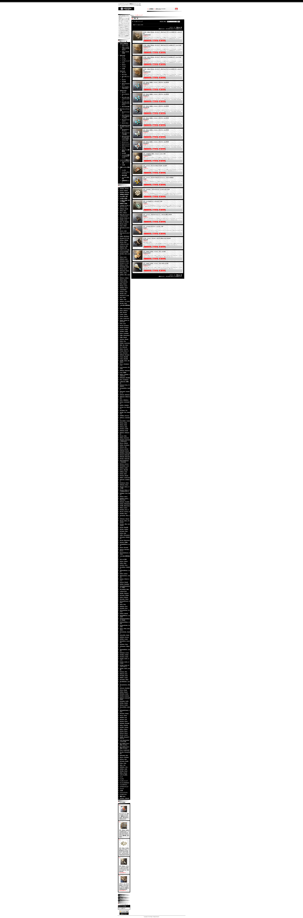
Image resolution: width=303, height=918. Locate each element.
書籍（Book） (123, 796)
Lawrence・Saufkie (124, 329)
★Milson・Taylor (123, 471)
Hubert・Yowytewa (124, 349)
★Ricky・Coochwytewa (125, 477)
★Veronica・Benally (124, 761)
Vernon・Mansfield (124, 356)
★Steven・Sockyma (124, 448)
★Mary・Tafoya (123, 272)
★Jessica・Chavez (124, 721)
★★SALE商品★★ (124, 43)
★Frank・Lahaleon (124, 529)
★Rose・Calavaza (124, 729)
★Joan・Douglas (123, 690)
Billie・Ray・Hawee (124, 345)
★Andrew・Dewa (123, 565)
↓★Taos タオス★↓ (124, 281)
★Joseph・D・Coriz (124, 263)
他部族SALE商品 (123, 203)
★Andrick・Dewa (124, 608)
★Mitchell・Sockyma (124, 450)
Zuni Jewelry (122, 71)
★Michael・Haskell (124, 208)
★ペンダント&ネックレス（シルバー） (125, 99)
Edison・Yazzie (123, 763)
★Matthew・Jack (124, 767)
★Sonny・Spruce (123, 285)
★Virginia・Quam (124, 675)
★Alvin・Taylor (123, 473)
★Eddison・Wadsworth (125, 452)
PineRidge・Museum (124, 188)
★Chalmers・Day (123, 410)
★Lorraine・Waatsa (124, 599)
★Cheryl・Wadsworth (124, 454)
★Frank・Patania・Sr (124, 218)
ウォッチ (122, 788)
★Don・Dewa (123, 604)
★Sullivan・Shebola (124, 654)
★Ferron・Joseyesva (124, 464)
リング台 (124, 170)
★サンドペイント (125, 145)
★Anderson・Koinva (124, 482)
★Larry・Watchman (124, 757)
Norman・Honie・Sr (124, 350)
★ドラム (124, 147)
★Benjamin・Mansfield (125, 377)
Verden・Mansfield (124, 358)
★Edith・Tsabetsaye (124, 593)
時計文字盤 (124, 175)
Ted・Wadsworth (123, 347)
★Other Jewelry (123, 90)
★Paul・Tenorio (123, 279)
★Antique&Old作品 (124, 251)
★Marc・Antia (123, 299)
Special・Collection (124, 190)
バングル (124, 58)
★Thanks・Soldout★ (124, 798)
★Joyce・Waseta (123, 715)
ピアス (123, 62)
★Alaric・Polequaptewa (125, 503)
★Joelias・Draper (123, 771)
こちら (126, 35)
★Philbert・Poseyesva (124, 415)
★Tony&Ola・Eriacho (124, 635)
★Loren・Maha (123, 435)
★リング (124, 72)
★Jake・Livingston (124, 597)
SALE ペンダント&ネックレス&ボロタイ (125, 48)
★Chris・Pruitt (123, 242)
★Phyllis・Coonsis (124, 639)
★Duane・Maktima (124, 240)
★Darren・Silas (123, 446)
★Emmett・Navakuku (124, 501)
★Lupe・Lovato (123, 268)
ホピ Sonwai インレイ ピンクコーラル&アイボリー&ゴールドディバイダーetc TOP (124, 869)
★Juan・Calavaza (124, 561)
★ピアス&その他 (125, 106)
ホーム (132, 15)
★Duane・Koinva (123, 496)
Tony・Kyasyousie (124, 352)
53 (175, 28)
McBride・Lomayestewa (125, 343)
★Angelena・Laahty (124, 701)
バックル (124, 66)
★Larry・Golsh (123, 231)
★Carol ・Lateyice (124, 735)
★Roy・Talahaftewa (124, 400)
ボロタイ (124, 64)
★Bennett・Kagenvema (125, 370)
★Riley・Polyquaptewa (125, 535)
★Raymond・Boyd (124, 755)
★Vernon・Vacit (123, 719)
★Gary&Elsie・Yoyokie (125, 420)
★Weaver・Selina (123, 426)
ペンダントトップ (125, 60)
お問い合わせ (158, 8)
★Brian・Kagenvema (124, 437)
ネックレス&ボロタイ (124, 782)
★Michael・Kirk (123, 247)
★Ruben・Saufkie (124, 467)
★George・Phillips (124, 542)
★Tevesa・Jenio (123, 759)
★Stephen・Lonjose (124, 693)
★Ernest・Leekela (124, 705)
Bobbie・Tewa (123, 341)
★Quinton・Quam (124, 644)
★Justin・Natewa (123, 731)
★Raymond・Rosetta (124, 270)
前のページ (161, 28)
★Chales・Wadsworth (124, 458)
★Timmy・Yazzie (123, 291)
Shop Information (123, 900)
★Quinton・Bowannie (124, 723)
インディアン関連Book (125, 160)
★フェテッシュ (125, 142)
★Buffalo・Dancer (124, 287)
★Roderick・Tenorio (124, 261)
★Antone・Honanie (124, 475)
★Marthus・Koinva (124, 484)
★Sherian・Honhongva (125, 394)
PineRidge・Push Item (124, 192)
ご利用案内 (151, 8)
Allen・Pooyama (123, 312)
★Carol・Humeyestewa (125, 540)
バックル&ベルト (123, 784)
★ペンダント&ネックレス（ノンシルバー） (125, 103)
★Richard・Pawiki (124, 430)
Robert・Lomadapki (124, 333)
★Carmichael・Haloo (124, 589)
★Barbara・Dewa (124, 606)
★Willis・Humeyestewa (125, 505)
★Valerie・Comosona (124, 695)
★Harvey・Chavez (124, 264)
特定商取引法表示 (123, 895)
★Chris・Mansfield (124, 527)
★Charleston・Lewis (124, 465)
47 (166, 28)
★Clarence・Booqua (124, 713)
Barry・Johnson (123, 212)
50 (171, 28)
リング (123, 56)
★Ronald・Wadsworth (125, 456)
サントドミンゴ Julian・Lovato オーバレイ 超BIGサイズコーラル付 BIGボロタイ (124, 816)
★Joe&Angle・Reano (124, 266)
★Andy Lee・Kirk (124, 246)
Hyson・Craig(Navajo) (124, 750)
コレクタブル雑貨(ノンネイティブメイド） (125, 156)
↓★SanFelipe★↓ (123, 289)
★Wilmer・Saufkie (124, 331)
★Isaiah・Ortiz (123, 293)
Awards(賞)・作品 (124, 196)
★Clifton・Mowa (123, 513)
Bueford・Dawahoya (124, 327)
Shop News (122, 897)
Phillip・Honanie (123, 337)
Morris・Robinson (124, 310)
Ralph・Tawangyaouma (125, 308)
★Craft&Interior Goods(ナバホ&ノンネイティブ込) (125, 127)
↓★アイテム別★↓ (124, 774)
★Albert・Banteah (124, 613)
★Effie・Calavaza (123, 573)
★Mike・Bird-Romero (124, 236)
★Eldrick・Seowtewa (124, 637)
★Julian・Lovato (123, 219)
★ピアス (124, 79)
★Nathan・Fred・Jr (124, 509)
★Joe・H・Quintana (124, 221)
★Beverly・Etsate (123, 673)
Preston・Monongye (124, 316)
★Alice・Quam (123, 563)
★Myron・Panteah (124, 582)
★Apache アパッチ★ (124, 295)
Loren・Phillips (123, 372)
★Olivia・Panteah (124, 692)
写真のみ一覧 (179, 27)
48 (168, 28)
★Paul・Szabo (123, 210)
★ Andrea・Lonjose (124, 656)
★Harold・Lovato (124, 259)
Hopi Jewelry (122, 55)
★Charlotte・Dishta (124, 679)
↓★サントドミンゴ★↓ (124, 249)
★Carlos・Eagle (123, 303)
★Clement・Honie (124, 531)
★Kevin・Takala (123, 424)
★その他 (124, 81)
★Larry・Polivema (124, 443)
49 (169, 28)
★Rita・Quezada (123, 772)
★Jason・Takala (123, 422)
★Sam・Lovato (123, 257)
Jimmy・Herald (123, 225)
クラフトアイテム (124, 792)
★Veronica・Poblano (124, 595)
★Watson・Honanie (124, 339)
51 (172, 28)
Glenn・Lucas (123, 323)
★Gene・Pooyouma (124, 547)
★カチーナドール (125, 144)
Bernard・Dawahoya (124, 325)
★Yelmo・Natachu (124, 703)
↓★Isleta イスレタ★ (124, 244)
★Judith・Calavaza (124, 727)
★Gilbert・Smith (123, 769)
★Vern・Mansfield (124, 469)
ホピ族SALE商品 (123, 198)
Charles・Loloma (123, 314)
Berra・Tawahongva (124, 379)
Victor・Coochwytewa (124, 318)
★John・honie (123, 533)
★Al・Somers (123, 297)
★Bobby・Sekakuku (124, 405)
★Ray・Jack (122, 765)
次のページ (179, 28)
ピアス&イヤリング (124, 786)
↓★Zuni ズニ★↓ (123, 591)
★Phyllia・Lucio (123, 717)
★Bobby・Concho (124, 677)
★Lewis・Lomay (123, 223)
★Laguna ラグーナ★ (124, 238)
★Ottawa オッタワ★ (125, 301)
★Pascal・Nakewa (124, 733)
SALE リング (125, 45)
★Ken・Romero (123, 283)
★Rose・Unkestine (124, 725)
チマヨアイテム (123, 794)
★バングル (124, 74)
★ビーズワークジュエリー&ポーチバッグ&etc (125, 116)
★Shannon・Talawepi (124, 518)
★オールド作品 (123, 559)
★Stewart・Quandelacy (125, 688)
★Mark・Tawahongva (124, 445)
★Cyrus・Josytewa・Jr (125, 511)
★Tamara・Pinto (123, 671)
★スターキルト (125, 122)
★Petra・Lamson (123, 507)
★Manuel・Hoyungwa (124, 354)
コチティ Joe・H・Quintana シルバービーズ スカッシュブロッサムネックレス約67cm (124, 886)
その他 (123, 68)
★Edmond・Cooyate (124, 652)
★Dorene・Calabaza (124, 277)
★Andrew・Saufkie (124, 428)
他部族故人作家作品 (124, 194)
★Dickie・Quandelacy (124, 584)
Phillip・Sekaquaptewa (124, 335)
